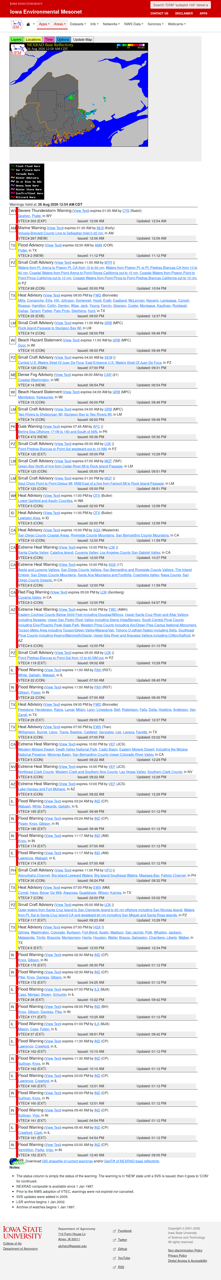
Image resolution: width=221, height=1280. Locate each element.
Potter (22, 250)
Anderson (180, 709)
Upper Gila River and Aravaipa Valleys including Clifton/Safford (141, 635)
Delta (153, 709)
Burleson (74, 932)
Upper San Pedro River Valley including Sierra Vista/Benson (94, 619)
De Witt (56, 892)
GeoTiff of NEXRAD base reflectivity (131, 1160)
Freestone (25, 709)
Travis (63, 731)
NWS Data (132, 23)
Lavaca (128, 731)
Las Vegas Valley (132, 771)
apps (203, 13)
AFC (96, 426)
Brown (46, 994)
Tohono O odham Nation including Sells (146, 630)
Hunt (91, 310)
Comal (23, 892)
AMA (98, 245)
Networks (110, 23)
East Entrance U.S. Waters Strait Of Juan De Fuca (123, 362)
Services (154, 23)
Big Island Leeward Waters (72, 875)
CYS (125, 210)
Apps (43, 23)
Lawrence (25, 857)
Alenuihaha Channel (34, 875)
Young (94, 305)
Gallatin (35, 674)
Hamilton (39, 305)
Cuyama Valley (86, 552)
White (22, 674)
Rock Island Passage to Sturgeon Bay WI (49, 327)
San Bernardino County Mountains (142, 535)
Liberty (172, 937)
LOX (107, 443)
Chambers (157, 937)
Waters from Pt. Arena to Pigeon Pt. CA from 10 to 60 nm (61, 267)
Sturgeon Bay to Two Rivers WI (88, 414)
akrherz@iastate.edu (72, 1246)
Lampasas (168, 300)
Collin (51, 305)
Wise (75, 305)
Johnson (67, 300)
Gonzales (106, 731)
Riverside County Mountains (92, 535)
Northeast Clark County (36, 771)
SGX (97, 529)
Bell (117, 709)
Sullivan (24, 1063)
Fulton (44, 1028)
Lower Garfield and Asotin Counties (45, 500)
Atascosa (70, 892)
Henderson (43, 709)
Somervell (83, 300)
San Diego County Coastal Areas (43, 535)
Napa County (171, 574)
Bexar (44, 892)
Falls (143, 709)
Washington (40, 932)
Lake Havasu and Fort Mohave (41, 788)
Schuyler (59, 994)
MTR (108, 262)
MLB (100, 227)
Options (63, 39)
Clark (38, 1132)
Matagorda (26, 937)
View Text (80, 210)
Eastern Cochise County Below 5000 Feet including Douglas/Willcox (70, 614)
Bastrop (76, 731)
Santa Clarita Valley (33, 552)
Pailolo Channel (173, 875)
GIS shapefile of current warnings (67, 1160)
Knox (33, 823)
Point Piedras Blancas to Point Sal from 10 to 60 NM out (60, 657)
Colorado (58, 932)
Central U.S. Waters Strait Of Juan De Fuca (51, 362)
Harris (87, 937)
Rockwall (179, 305)
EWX (97, 726)
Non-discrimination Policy (185, 1250)
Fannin (106, 305)
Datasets (77, 23)
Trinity (40, 937)
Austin (104, 932)
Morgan (33, 994)
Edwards (50, 806)
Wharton (160, 932)
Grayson (119, 305)
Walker (183, 937)
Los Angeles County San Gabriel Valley (130, 552)
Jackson (175, 932)
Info (93, 23)
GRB (108, 322)
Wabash (48, 674)
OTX (96, 495)
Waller (112, 937)
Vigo (35, 1115)
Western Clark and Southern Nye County (86, 771)
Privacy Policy (177, 1255)
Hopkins (165, 709)
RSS (120, 1267)
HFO (108, 870)
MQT (108, 460)
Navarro (152, 300)
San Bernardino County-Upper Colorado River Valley (113, 754)
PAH (97, 669)
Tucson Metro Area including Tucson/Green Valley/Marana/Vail (66, 630)
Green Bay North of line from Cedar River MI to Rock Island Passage (70, 466)
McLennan (136, 300)
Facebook (124, 1230)
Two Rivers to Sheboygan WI (40, 414)
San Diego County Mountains (53, 574)
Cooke (133, 305)
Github (122, 1249)
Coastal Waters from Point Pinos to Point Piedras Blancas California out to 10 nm (134, 277)
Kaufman (164, 305)
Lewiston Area (29, 517)
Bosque (24, 305)
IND (97, 801)
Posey (35, 692)
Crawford (42, 1046)
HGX (97, 927)
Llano (53, 731)
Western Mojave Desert (36, 749)
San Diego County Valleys (81, 569)
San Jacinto (134, 932)
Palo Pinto (62, 310)
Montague (147, 305)
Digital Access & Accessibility (187, 1260)
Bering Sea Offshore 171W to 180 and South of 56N (57, 431)
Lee (118, 731)
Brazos (124, 937)
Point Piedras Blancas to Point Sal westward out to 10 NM (62, 448)
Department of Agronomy (20, 1248)
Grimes (23, 932)
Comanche (35, 300)
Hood (97, 300)
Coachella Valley (146, 574)
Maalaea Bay (149, 875)
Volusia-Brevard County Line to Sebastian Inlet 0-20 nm (60, 232)
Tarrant (35, 310)
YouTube (123, 1258)
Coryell (183, 300)
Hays (34, 892)
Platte (36, 215)
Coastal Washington (33, 379)
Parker (47, 310)
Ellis (49, 300)
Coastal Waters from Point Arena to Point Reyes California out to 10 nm (83, 272)
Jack (84, 305)
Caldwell (90, 731)
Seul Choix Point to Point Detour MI (45, 483)
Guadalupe (87, 892)
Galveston (139, 937)
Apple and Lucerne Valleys (38, 569)
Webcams (175, 23)
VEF (112, 744)
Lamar (69, 709)
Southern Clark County (164, 771)
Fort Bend (89, 932)
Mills (21, 300)
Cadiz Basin (108, 749)
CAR (108, 374)
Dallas (23, 310)
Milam (80, 709)
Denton (63, 305)
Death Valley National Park (76, 749)
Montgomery (71, 937)
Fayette (141, 731)
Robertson (130, 709)
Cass (22, 994)
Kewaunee (44, 397)
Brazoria (53, 937)
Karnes (115, 892)
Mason (23, 1028)
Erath (107, 300)
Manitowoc (26, 397)
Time (49, 39)
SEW (108, 357)
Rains (58, 709)
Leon (91, 709)
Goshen (24, 215)
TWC (113, 609)
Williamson (26, 731)
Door (21, 345)
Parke (39, 1149)
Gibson (23, 692)
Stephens (78, 310)
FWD (97, 295)
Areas (58, 23)
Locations (33, 39)
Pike (21, 977)
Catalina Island (61, 552)
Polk (148, 932)
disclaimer (184, 13)
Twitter (122, 1239)
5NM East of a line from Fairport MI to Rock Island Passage (119, 483)
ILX (96, 989)
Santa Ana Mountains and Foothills (104, 574)
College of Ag (12, 1243)
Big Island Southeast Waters (115, 875)
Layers (16, 39)
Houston (99, 937)
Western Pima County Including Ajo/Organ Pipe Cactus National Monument (138, 624)
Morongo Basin (59, 754)
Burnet (42, 731)
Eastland (120, 300)
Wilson (103, 892)
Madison (117, 932)
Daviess (42, 977)
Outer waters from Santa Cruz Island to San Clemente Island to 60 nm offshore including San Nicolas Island (100, 909)
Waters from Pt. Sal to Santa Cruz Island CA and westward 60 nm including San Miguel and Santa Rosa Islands (106, 912)
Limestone (104, 709)
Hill (56, 300)
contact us (159, 13)
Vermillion (25, 1149)
